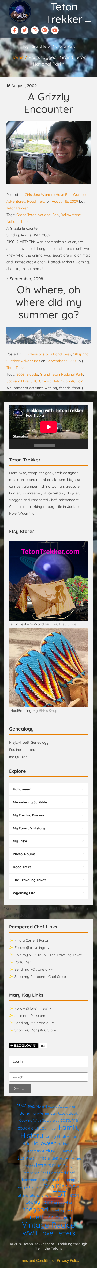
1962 (31, 1106)
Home (17, 57)
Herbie (67, 1151)
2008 (20, 374)
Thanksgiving (61, 1202)
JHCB (35, 381)
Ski (76, 1186)
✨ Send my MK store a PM (32, 1023)
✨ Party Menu (21, 962)
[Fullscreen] (81, 444)
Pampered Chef (35, 1173)
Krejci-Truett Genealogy (29, 742)
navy (69, 1166)
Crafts (36, 1128)
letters (43, 1165)
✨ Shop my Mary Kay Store (32, 1030)
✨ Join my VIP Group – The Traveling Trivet (45, 955)
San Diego (58, 1186)
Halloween (44, 1143)
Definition (50, 1128)
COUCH (24, 1128)
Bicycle (32, 374)
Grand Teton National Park (37, 214)
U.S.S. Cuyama (57, 1217)
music (46, 381)
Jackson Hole (17, 381)
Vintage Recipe (48, 1224)
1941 (22, 1105)
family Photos (56, 1136)
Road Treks (36, 201)
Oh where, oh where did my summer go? (48, 302)
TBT (60, 1193)
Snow (46, 1195)
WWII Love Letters (48, 1233)
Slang (35, 1195)
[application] (48, 427)
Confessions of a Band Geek (48, 354)
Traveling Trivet (61, 1210)
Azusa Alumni (69, 1106)
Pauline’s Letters (22, 749)
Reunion (36, 1187)
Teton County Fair (68, 381)
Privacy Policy (68, 1260)
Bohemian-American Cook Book (48, 1113)
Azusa (52, 1106)
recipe (23, 1187)
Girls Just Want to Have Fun (48, 194)
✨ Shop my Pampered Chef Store (37, 976)
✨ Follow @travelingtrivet (31, 947)
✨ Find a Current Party (28, 940)
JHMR (68, 1158)
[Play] (15, 444)
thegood (35, 1209)
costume (69, 1120)
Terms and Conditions (36, 1260)
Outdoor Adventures (23, 361)
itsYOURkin (18, 757)
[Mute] (73, 444)
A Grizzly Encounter (48, 102)
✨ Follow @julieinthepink (30, 1008)
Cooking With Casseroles (39, 1120)
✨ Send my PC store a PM (31, 969)
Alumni (41, 1106)
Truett (34, 1217)
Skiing (23, 1195)
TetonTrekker (17, 208)
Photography (68, 1179)
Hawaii (53, 1150)
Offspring (81, 354)
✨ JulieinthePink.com (27, 1015)
